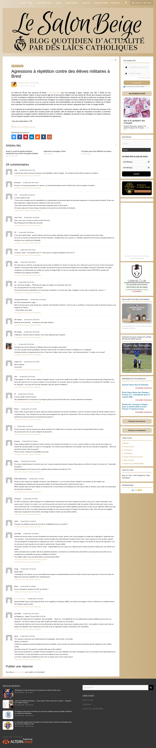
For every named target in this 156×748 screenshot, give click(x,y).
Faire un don (129, 447)
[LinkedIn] (31, 136)
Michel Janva (24, 83)
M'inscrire (147, 86)
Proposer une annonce (137, 421)
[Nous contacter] (135, 490)
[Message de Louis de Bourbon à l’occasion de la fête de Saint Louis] (8, 697)
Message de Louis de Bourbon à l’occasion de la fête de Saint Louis (37, 690)
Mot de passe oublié (144, 78)
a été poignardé (53, 93)
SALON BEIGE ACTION (137, 93)
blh (15, 344)
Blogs (30, 3)
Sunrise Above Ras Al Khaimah (135, 385)
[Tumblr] (43, 136)
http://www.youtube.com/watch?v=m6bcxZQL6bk (30, 559)
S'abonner (87, 704)
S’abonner (128, 450)
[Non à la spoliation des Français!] (137, 117)
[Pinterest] (25, 136)
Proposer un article (101, 3)
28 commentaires (23, 86)
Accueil (23, 3)
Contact (58, 3)
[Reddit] (37, 136)
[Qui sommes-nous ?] (133, 490)
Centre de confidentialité (133, 464)
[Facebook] (19, 136)
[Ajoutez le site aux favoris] (137, 490)
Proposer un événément (137, 430)
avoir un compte (19, 672)
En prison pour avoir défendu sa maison (96, 151)
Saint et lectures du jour (133, 457)
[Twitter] (13, 136)
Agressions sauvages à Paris (55, 151)
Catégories (128, 453)
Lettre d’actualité (71, 3)
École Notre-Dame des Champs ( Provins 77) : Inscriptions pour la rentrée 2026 (136, 394)
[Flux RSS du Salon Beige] (139, 490)
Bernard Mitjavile (20, 599)
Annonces (86, 3)
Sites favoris (129, 460)
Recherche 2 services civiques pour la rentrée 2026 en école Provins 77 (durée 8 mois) (135, 406)
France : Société (17, 66)
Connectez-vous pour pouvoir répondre (27, 175)
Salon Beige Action (44, 3)
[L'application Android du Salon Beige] (141, 490)
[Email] (49, 136)
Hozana (142, 258)
